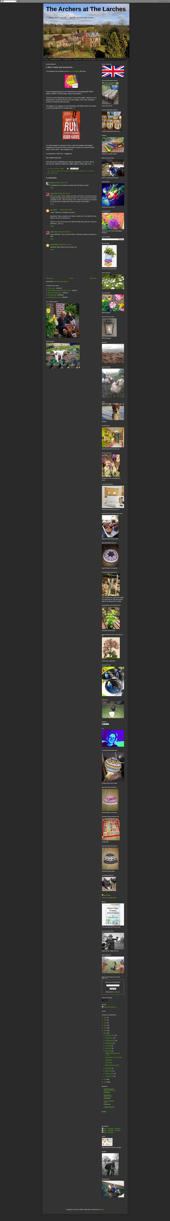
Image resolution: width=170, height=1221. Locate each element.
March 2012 (109, 1071)
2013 (105, 1030)
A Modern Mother (109, 1107)
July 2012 (108, 1045)
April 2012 (108, 1068)
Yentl (56, 173)
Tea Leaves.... (109, 1062)
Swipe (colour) (108, 1096)
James (52, 182)
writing (52, 173)
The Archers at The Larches (86, 9)
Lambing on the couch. (54, 297)
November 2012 (110, 1035)
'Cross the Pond (109, 1101)
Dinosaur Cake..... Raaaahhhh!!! (72, 59)
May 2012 (108, 1051)
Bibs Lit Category (74, 71)
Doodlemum (107, 1095)
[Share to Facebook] (76, 168)
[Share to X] (74, 168)
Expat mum (53, 193)
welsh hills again (109, 1089)
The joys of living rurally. (55, 293)
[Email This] (71, 168)
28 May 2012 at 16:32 (66, 210)
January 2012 (109, 1076)
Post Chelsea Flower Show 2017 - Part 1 (59, 290)
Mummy (76, 171)
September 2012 (110, 1040)
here (73, 108)
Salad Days (108, 1060)
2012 (105, 1033)
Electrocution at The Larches (113, 1057)
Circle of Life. (51, 288)
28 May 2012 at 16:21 (64, 193)
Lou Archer (53, 210)
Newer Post (49, 278)
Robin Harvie (83, 171)
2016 (105, 1022)
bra (55, 171)
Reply (52, 188)
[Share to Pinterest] (78, 168)
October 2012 (109, 1038)
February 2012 (109, 1073)
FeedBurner (116, 992)
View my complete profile (109, 897)
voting (48, 173)
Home (46, 59)
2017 (105, 1020)
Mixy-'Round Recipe (89, 59)
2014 (105, 1028)
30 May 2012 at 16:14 (64, 232)
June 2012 (108, 1048)
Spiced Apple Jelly (56, 59)
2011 (105, 1079)
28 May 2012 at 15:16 (61, 182)
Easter (105, 1102)
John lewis (60, 171)
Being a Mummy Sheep (112, 1065)
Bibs (52, 171)
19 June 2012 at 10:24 (65, 244)
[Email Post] (67, 168)
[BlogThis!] (73, 168)
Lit (64, 171)
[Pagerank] (105, 724)
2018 (105, 1017)
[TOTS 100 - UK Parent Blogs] (109, 1122)
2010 (105, 1082)
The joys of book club (110, 1090)
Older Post (93, 278)
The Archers (90, 171)
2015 (105, 1025)
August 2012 (109, 1043)
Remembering (52, 295)
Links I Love (101, 59)
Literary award (69, 171)
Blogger (101, 1209)
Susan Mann (54, 244)
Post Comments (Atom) (61, 281)
